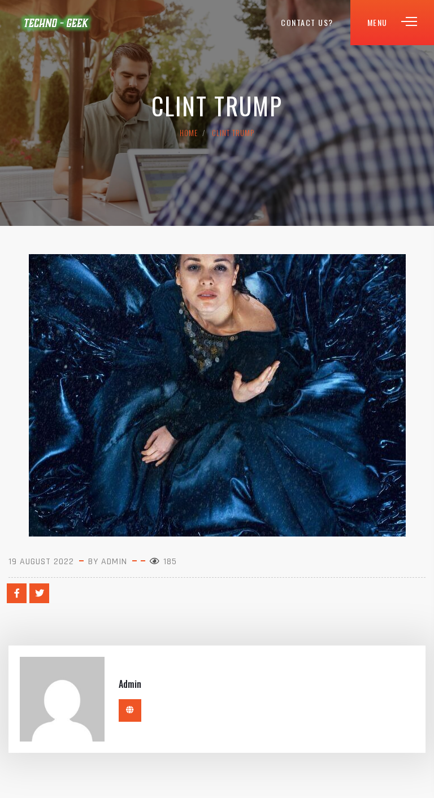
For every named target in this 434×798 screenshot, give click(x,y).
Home (189, 132)
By (109, 562)
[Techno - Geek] (56, 22)
